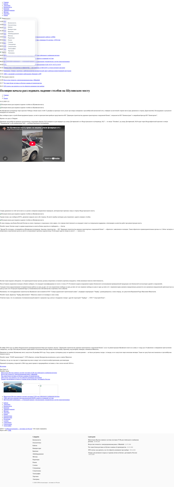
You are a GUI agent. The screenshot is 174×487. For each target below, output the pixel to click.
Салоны (6, 421)
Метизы (6, 12)
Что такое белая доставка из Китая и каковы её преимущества (23, 83)
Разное (6, 15)
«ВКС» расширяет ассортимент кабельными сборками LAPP (22, 74)
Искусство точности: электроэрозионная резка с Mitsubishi (22, 80)
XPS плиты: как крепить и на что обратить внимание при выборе (24, 86)
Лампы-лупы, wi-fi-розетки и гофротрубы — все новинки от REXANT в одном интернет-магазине (34, 67)
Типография (7, 425)
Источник (3, 366)
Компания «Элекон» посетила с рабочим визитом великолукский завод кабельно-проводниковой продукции (37, 71)
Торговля (6, 13)
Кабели (6, 4)
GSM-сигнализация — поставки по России (18, 429)
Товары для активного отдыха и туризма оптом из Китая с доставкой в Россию (25, 379)
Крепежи (6, 9)
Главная (6, 2)
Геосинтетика (8, 416)
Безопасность (8, 7)
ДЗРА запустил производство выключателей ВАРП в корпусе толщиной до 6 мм (29, 398)
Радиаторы (7, 419)
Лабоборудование (9, 10)
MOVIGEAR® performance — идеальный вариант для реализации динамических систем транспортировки (37, 399)
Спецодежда (7, 422)
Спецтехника (8, 424)
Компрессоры (8, 417)
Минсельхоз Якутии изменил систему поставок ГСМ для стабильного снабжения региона (29, 372)
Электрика (7, 5)
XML (9, 430)
